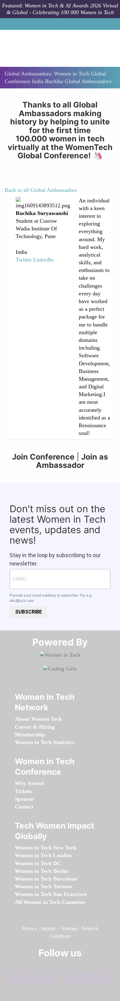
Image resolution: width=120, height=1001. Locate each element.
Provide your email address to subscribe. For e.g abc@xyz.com (50, 598)
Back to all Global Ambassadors (41, 190)
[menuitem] (38, 719)
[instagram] (68, 966)
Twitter (24, 260)
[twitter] (88, 966)
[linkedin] (49, 966)
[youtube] (59, 977)
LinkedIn (43, 260)
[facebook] (29, 966)
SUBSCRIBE (28, 612)
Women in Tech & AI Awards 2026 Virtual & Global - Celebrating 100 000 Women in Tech (62, 8)
